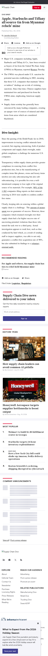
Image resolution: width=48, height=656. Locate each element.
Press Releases (8, 596)
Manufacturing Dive (28, 592)
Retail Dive (24, 596)
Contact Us (6, 581)
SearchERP (25, 603)
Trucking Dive (26, 599)
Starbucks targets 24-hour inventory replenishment (22, 443)
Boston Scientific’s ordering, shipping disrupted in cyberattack (26, 467)
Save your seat (10, 651)
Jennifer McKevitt (10, 35)
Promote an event (27, 581)
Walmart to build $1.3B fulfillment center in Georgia (26, 433)
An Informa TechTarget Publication (24, 2)
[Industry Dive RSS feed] (21, 559)
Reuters (34, 69)
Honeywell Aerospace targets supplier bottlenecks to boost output (21, 408)
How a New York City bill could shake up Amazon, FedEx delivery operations (25, 456)
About (4, 574)
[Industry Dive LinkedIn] (3, 559)
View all (6, 540)
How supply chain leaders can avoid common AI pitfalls (21, 365)
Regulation (26, 283)
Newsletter (6, 585)
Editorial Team (7, 578)
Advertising (24, 574)
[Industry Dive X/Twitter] (15, 559)
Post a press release (18, 540)
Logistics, (16, 283)
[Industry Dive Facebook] (9, 559)
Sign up (36, 7)
